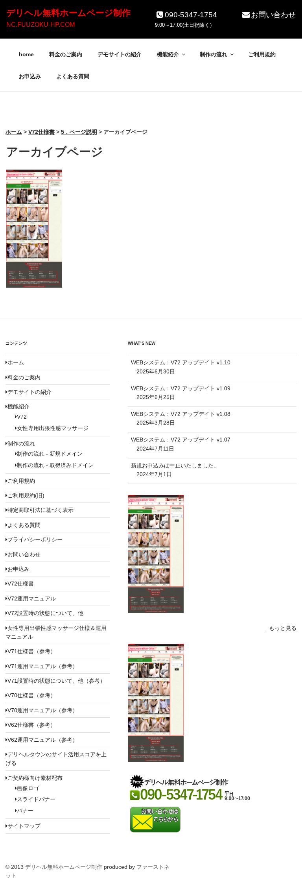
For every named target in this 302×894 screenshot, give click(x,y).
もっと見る (282, 628)
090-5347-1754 (191, 15)
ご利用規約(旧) (25, 495)
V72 (22, 417)
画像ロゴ (28, 788)
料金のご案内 (65, 54)
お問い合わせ (273, 15)
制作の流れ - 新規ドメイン (50, 454)
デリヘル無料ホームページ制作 (68, 13)
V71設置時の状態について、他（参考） (56, 681)
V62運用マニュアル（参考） (42, 740)
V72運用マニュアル (31, 598)
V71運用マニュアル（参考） (42, 666)
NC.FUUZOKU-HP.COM (40, 24)
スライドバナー (36, 799)
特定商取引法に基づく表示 (40, 510)
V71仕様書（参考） (31, 651)
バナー (25, 810)
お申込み (30, 76)
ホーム (15, 362)
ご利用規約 (262, 54)
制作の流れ (213, 54)
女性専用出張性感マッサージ (52, 428)
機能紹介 (168, 54)
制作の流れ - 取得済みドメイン (55, 465)
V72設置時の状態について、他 (45, 613)
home (26, 54)
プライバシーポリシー (35, 539)
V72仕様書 (20, 583)
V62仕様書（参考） (31, 725)
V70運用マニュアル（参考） (42, 710)
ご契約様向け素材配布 (35, 778)
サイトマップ (24, 826)
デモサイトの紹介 (120, 54)
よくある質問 (72, 76)
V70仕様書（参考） (31, 695)
